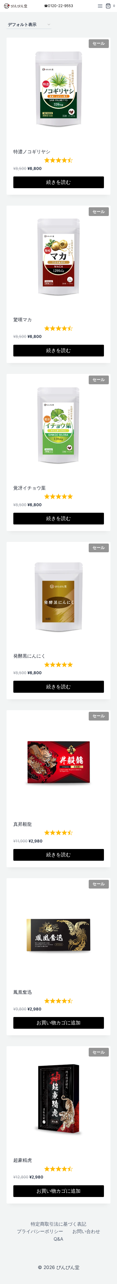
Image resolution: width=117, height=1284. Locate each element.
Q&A (58, 1239)
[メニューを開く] (100, 6)
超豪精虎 (22, 1160)
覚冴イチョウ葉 (29, 488)
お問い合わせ (86, 1231)
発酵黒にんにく (29, 656)
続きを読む (58, 182)
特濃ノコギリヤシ (31, 151)
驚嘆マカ (22, 319)
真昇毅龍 (22, 824)
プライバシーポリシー (40, 1231)
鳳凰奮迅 (22, 992)
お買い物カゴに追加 (58, 1022)
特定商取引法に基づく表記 (58, 1224)
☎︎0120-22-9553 (58, 6)
